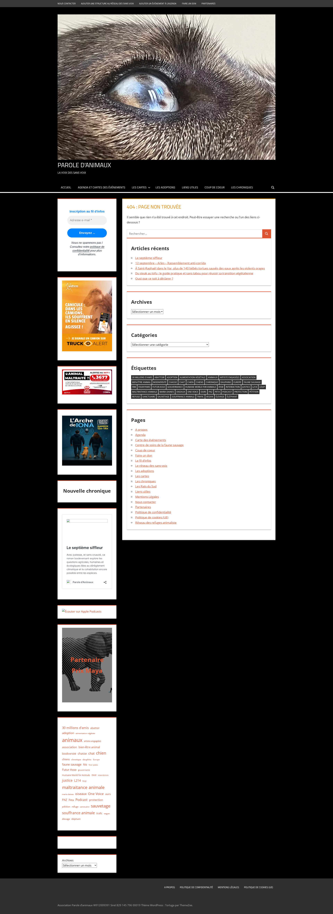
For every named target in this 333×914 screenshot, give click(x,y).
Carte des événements (150, 440)
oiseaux (180, 391)
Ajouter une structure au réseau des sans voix (107, 3)
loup (262, 386)
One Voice (192, 391)
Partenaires (208, 3)
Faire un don (189, 3)
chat (182, 382)
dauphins (225, 382)
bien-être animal (141, 382)
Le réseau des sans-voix (151, 466)
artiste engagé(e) (230, 377)
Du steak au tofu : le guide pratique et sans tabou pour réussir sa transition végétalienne (194, 273)
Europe (237, 382)
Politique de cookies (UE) (151, 517)
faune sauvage (252, 382)
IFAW (221, 386)
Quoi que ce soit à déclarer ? (154, 278)
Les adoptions (165, 187)
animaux (212, 377)
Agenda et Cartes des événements (101, 187)
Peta (217, 391)
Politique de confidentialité (153, 512)
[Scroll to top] (327, 908)
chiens (199, 382)
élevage (220, 396)
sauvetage (163, 396)
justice (246, 386)
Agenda (140, 435)
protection (240, 391)
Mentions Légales (147, 497)
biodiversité (159, 382)
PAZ (210, 391)
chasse (173, 382)
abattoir (159, 377)
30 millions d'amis (142, 377)
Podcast (227, 391)
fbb (134, 386)
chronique (212, 382)
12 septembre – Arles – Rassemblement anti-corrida (170, 263)
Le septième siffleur (148, 258)
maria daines (167, 391)
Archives (68, 860)
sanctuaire (148, 396)
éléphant (232, 396)
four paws (144, 386)
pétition (253, 391)
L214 (254, 386)
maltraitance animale (144, 391)
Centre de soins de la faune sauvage (159, 445)
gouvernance (175, 386)
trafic (200, 396)
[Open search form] (273, 187)
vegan (209, 396)
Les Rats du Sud (145, 486)
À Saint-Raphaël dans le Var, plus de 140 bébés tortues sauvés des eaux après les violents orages (200, 268)
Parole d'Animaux (84, 165)
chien (190, 382)
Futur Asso (158, 386)
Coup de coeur (215, 187)
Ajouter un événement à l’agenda (157, 3)
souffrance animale (183, 396)
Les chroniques (242, 187)
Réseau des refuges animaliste (156, 523)
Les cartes (139, 187)
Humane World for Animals (200, 386)
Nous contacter (67, 3)
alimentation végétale (193, 377)
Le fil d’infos (143, 461)
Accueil (66, 187)
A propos (141, 430)
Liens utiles (190, 187)
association (248, 377)
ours (203, 391)
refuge (136, 396)
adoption (172, 377)
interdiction (233, 386)
